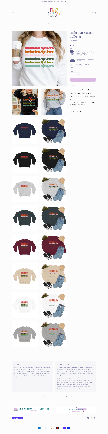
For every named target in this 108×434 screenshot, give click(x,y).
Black (80, 67)
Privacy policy (65, 430)
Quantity (72, 71)
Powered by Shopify (56, 430)
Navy (72, 64)
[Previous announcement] (28, 1)
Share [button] (73, 85)
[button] (13, 12)
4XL (78, 54)
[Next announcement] (79, 1)
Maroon (91, 60)
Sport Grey (87, 64)
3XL (72, 54)
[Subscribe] (66, 396)
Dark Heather (81, 60)
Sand (79, 64)
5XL (84, 54)
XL (86, 51)
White (73, 67)
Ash (72, 60)
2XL (91, 51)
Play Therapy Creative (47, 430)
